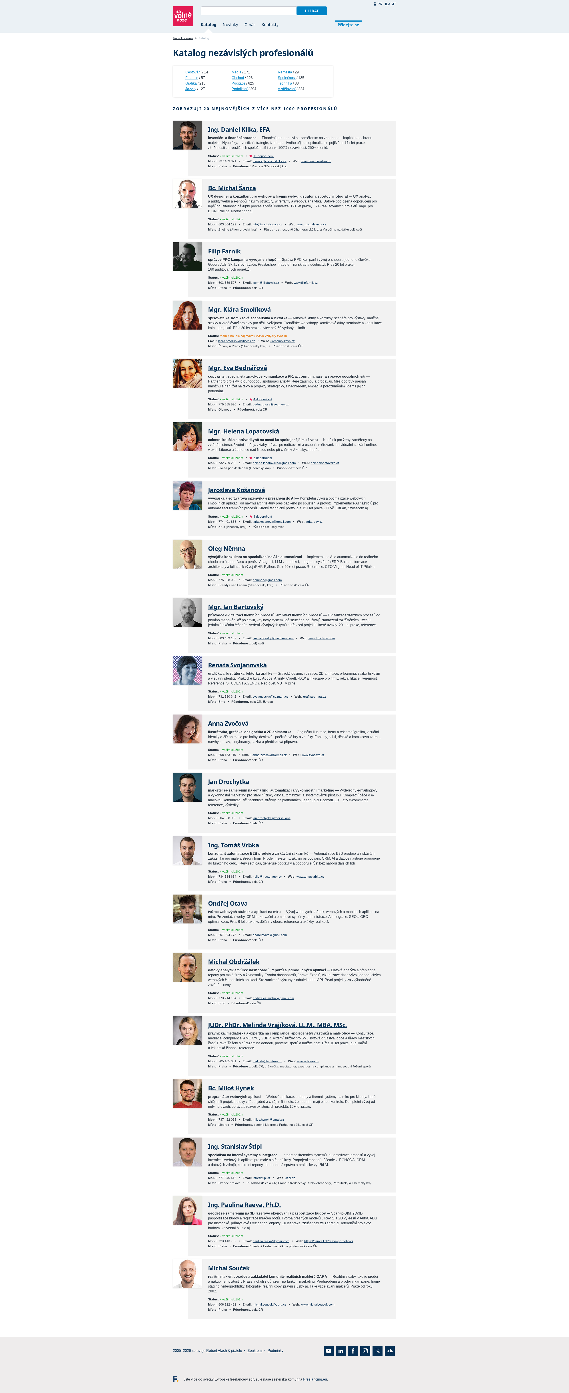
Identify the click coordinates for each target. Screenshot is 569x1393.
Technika (285, 83)
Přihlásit (386, 4)
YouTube (329, 1351)
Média (236, 72)
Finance (191, 78)
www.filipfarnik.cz (306, 282)
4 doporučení (262, 399)
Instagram (365, 1351)
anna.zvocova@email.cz (269, 755)
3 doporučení (262, 516)
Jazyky (190, 89)
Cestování (193, 72)
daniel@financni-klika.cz (270, 161)
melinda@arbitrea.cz (267, 1061)
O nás (249, 24)
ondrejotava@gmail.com (270, 935)
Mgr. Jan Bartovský (235, 606)
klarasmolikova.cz (282, 341)
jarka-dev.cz (314, 521)
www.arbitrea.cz (308, 1061)
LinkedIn (341, 1351)
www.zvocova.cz (313, 755)
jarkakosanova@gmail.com (272, 521)
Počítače (238, 83)
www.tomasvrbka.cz (310, 876)
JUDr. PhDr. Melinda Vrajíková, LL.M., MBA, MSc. (277, 1024)
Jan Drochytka (228, 781)
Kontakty (270, 24)
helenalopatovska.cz (325, 463)
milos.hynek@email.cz (268, 1119)
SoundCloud (390, 1351)
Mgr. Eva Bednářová (237, 367)
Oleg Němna (226, 548)
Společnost (287, 78)
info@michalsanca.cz (267, 224)
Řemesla (285, 72)
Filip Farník (224, 251)
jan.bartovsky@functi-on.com (273, 638)
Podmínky (275, 1351)
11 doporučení (263, 156)
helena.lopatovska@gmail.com (274, 463)
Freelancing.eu (178, 1379)
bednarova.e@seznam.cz (271, 404)
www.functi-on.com (322, 638)
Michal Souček (229, 1268)
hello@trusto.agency (267, 876)
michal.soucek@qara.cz (269, 1304)
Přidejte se (348, 24)
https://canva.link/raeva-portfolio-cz (328, 1241)
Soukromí (254, 1351)
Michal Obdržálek (234, 961)
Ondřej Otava (228, 903)
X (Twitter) (378, 1351)
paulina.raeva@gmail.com (271, 1241)
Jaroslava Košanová (236, 490)
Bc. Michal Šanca (232, 188)
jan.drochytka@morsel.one (272, 818)
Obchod (238, 78)
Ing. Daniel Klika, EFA (239, 129)
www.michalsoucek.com (318, 1304)
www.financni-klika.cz (316, 161)
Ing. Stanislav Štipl (235, 1146)
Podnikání (240, 89)
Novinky (230, 24)
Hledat (312, 10)
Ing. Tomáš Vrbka (233, 845)
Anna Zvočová (228, 723)
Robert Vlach (216, 1351)
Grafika (191, 83)
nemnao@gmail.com (267, 580)
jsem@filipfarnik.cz (266, 282)
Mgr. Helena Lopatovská (243, 431)
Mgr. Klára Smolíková (239, 309)
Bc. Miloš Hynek (231, 1088)
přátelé (236, 1351)
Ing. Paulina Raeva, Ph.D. (244, 1204)
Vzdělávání (287, 89)
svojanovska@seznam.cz (270, 696)
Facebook (353, 1351)
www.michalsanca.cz (311, 224)
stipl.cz (290, 1178)
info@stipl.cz (261, 1178)
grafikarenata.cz (314, 696)
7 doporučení (262, 458)
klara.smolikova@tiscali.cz (236, 341)
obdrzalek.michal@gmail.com (273, 998)
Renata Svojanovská (237, 665)
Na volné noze (183, 38)
